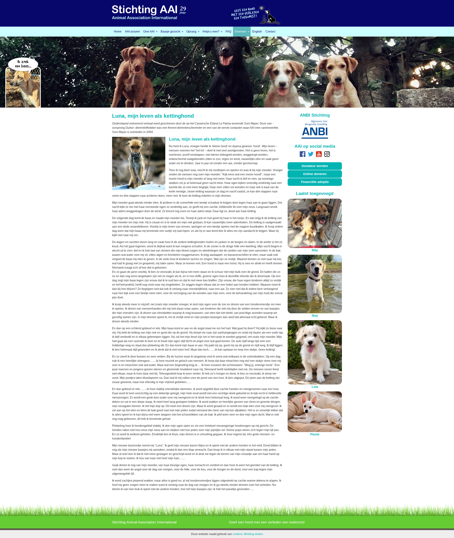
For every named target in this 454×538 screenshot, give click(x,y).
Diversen (240, 31)
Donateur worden (315, 166)
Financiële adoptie (315, 182)
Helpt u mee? (211, 31)
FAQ (228, 31)
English (257, 31)
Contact (270, 31)
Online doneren (314, 174)
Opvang (191, 31)
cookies (237, 534)
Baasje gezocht (170, 31)
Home (117, 31)
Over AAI (148, 31)
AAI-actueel (132, 31)
